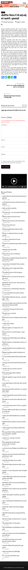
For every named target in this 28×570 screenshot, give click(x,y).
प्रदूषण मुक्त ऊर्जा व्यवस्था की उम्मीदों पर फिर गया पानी (13, 110)
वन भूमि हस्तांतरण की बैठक (8, 323)
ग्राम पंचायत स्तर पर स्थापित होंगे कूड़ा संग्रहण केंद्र (13, 289)
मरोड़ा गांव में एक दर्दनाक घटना (8, 225)
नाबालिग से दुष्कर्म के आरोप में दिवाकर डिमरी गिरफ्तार (13, 428)
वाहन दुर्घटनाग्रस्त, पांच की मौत (9, 313)
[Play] (3, 187)
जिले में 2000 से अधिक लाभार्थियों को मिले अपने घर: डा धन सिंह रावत (15, 86)
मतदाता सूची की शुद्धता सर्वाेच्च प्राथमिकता (11, 373)
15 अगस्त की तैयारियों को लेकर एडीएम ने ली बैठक (13, 293)
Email (3, 147)
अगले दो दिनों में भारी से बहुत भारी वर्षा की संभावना (12, 309)
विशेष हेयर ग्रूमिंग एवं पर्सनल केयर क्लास (11, 216)
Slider (3, 12)
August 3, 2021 (20, 22)
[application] (14, 181)
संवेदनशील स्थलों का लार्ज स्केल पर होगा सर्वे (12, 369)
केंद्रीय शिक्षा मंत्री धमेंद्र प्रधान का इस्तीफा (11, 460)
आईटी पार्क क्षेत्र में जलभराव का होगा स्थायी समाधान (13, 221)
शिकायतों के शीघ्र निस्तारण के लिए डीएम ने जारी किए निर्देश (12, 97)
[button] (14, 181)
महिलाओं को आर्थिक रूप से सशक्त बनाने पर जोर (12, 328)
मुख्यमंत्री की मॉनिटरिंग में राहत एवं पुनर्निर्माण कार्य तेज (13, 348)
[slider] (12, 186)
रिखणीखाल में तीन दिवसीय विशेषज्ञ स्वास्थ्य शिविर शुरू (14, 338)
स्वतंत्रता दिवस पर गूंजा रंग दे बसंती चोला (11, 254)
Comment (4, 125)
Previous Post (20, 83)
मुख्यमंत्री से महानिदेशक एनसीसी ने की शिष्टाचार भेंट (13, 352)
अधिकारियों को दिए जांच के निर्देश (9, 249)
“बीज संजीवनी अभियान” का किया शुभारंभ (11, 523)
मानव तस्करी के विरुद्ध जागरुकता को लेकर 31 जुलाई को (14, 405)
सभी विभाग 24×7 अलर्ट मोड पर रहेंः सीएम (11, 438)
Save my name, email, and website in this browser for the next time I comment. (13, 161)
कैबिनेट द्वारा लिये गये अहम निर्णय (9, 208)
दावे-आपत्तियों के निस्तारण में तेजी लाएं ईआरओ (12, 272)
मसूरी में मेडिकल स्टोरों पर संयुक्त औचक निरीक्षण (12, 268)
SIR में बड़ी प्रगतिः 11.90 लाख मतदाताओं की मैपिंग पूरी (14, 212)
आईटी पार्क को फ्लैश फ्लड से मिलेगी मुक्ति (11, 551)
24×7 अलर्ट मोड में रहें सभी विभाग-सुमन (10, 556)
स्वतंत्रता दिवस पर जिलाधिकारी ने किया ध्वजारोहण (13, 264)
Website (3, 154)
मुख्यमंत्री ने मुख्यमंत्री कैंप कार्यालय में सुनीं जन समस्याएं (14, 395)
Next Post (6, 94)
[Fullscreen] (25, 187)
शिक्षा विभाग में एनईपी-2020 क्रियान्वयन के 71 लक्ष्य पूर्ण (14, 519)
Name (3, 140)
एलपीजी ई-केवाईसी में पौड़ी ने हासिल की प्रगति (12, 229)
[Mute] (22, 187)
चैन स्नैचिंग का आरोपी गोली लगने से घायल (11, 239)
